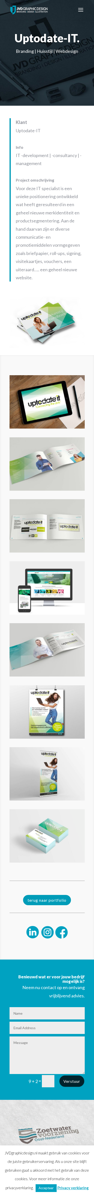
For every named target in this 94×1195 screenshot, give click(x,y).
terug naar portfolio (47, 900)
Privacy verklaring (73, 1187)
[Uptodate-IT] (47, 347)
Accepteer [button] (46, 1188)
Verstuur (71, 1081)
